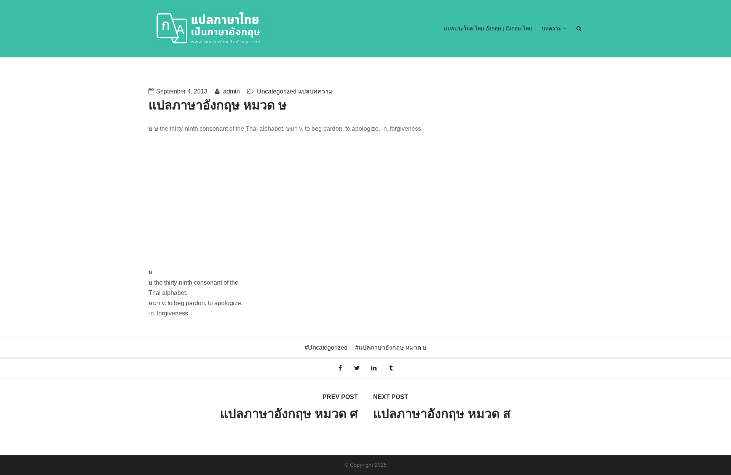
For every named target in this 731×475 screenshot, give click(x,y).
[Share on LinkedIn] (374, 368)
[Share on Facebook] (340, 368)
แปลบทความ (315, 91)
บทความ (552, 28)
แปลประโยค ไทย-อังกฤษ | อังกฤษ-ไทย (488, 28)
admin (231, 91)
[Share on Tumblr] (391, 368)
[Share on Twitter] (357, 368)
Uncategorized (277, 91)
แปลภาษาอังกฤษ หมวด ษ (393, 347)
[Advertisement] (365, 210)
